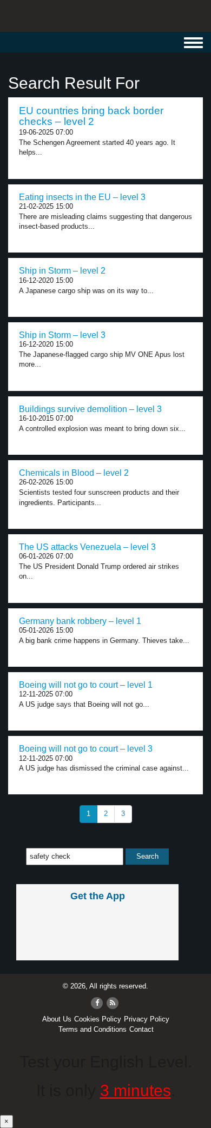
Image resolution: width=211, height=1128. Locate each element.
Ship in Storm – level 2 (62, 270)
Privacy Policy (146, 1019)
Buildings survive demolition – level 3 (90, 409)
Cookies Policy (97, 1019)
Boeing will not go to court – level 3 (86, 748)
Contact (141, 1029)
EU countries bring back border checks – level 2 (91, 116)
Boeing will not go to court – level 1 (86, 684)
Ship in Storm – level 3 (62, 335)
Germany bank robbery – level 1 (80, 621)
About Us (56, 1019)
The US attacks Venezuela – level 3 (87, 547)
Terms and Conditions (92, 1029)
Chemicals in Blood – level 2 (74, 472)
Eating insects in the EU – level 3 (82, 197)
